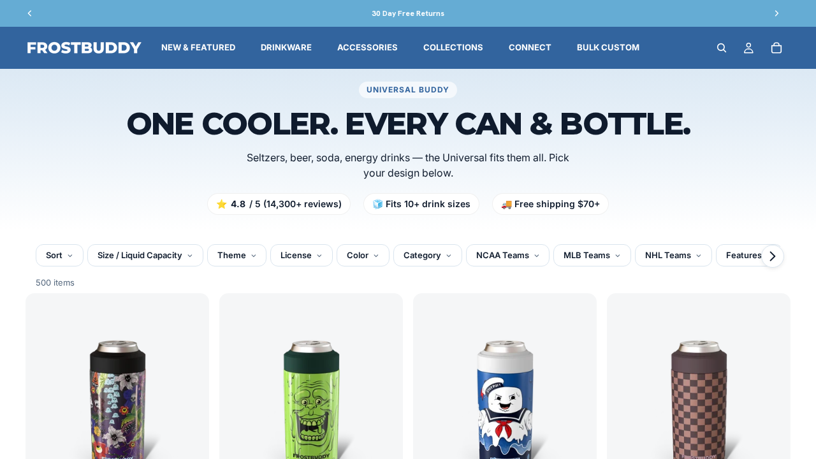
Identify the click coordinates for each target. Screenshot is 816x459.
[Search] (722, 48)
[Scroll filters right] (772, 256)
